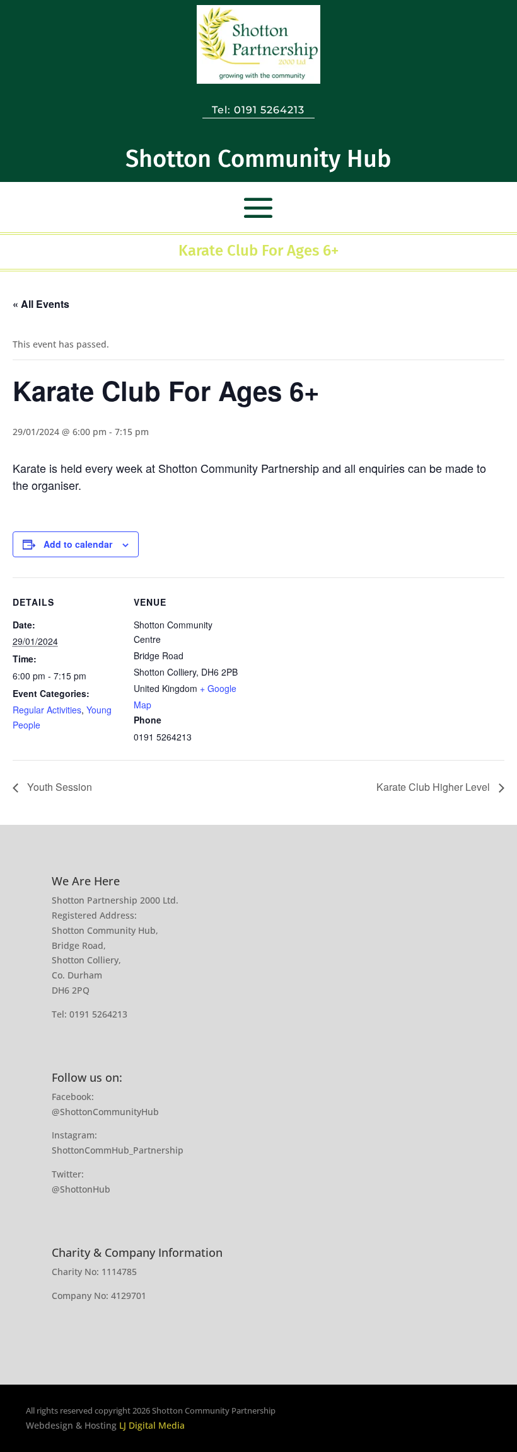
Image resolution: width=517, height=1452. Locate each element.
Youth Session (58, 787)
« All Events (41, 304)
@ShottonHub (81, 1189)
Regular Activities (47, 709)
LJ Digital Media (152, 1425)
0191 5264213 (269, 110)
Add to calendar (78, 544)
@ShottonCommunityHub (105, 1112)
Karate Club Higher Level (434, 787)
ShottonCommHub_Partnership (117, 1150)
